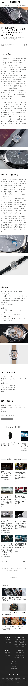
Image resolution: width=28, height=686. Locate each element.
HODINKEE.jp (20, 654)
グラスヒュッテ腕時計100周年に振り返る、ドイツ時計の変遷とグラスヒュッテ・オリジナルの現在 (14, 599)
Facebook (14, 663)
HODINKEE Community (20, 657)
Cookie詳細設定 (20, 646)
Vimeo (14, 666)
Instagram (14, 668)
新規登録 (24, 5)
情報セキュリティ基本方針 (20, 644)
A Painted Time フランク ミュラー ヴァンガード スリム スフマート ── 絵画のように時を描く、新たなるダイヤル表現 (7, 549)
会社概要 (8, 639)
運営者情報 (7, 652)
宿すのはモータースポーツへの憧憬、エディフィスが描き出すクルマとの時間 (20, 499)
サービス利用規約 (8, 642)
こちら (12, 415)
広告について (8, 655)
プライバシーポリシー (8, 641)
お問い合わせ (8, 654)
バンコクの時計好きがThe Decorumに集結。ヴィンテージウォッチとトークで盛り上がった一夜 (14, 628)
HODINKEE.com (20, 652)
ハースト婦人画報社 (20, 639)
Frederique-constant (7, 419)
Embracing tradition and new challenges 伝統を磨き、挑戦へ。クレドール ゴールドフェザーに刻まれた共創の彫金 (7, 525)
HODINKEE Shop (20, 655)
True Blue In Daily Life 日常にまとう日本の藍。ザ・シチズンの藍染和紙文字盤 (20, 475)
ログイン (19, 5)
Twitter (14, 665)
